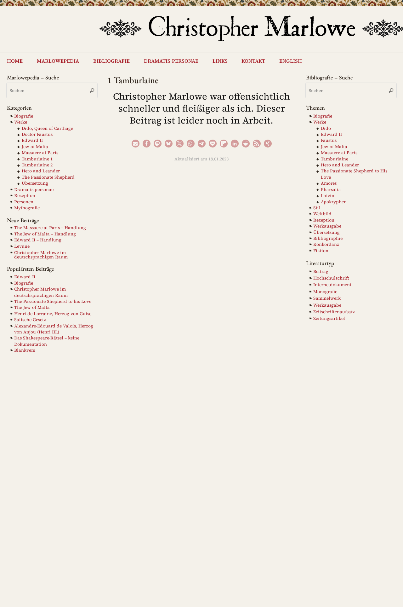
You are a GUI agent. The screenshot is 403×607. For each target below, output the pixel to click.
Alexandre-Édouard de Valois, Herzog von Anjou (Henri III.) (53, 329)
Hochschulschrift (331, 278)
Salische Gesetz (30, 320)
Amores (329, 183)
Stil (317, 208)
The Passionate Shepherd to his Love (52, 301)
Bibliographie (328, 238)
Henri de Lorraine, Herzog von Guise (52, 314)
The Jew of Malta (32, 307)
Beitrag (320, 272)
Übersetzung (35, 183)
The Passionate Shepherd (48, 177)
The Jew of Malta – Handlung (45, 234)
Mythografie (27, 208)
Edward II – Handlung (37, 240)
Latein (327, 196)
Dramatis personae (34, 190)
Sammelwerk (327, 298)
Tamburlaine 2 (37, 165)
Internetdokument (332, 285)
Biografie (23, 116)
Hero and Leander (41, 171)
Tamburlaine (334, 159)
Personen (23, 202)
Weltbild (322, 214)
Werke (20, 122)
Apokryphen (334, 202)
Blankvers (24, 350)
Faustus (329, 140)
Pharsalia (331, 190)
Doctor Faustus (37, 134)
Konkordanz (326, 244)
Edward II (32, 140)
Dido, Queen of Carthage (47, 128)
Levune (22, 246)
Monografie (325, 292)
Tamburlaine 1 (37, 159)
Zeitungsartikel (329, 318)
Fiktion (320, 251)
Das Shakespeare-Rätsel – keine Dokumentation (46, 341)
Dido (326, 128)
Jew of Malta (35, 147)
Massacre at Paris (40, 153)
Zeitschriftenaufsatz (334, 312)
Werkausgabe (327, 226)
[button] (135, 143)
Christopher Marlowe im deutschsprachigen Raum (41, 255)
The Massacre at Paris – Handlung (50, 228)
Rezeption (24, 196)
